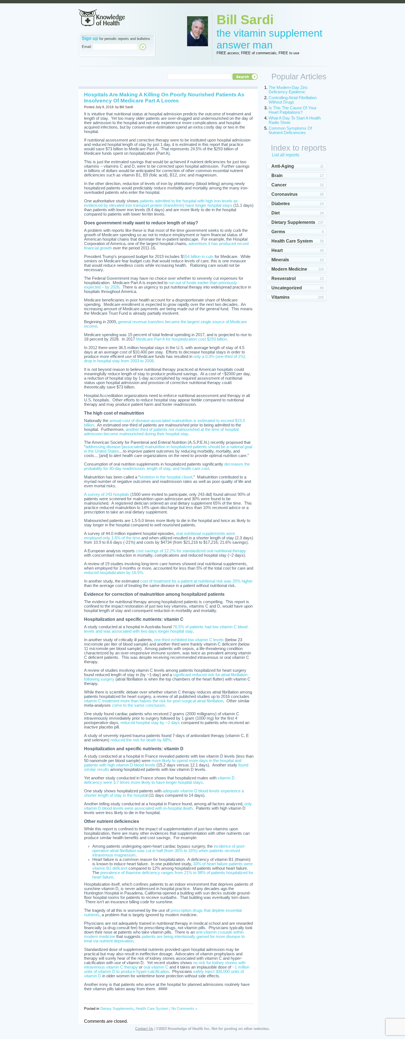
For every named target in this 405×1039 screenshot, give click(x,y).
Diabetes (280, 203)
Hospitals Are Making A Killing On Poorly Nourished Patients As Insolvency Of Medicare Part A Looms (164, 98)
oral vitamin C (156, 967)
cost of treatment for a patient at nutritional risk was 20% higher (196, 581)
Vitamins (280, 297)
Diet (275, 213)
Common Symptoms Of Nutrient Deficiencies (290, 130)
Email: (87, 47)
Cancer (279, 185)
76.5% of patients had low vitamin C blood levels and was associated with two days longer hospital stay (165, 629)
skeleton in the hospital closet (166, 477)
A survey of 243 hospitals (106, 494)
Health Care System (152, 1009)
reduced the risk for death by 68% (140, 740)
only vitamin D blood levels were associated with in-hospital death (168, 806)
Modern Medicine (289, 269)
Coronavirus (284, 194)
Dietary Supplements (117, 1009)
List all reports (285, 155)
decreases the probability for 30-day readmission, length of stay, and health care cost (167, 466)
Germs (278, 231)
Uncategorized (286, 287)
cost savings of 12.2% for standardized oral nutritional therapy (191, 551)
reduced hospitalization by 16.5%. (114, 572)
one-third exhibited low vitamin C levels (189, 640)
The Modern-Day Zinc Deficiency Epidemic (288, 89)
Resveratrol (283, 278)
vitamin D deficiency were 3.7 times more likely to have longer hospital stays (159, 780)
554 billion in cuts (198, 256)
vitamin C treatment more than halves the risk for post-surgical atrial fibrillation (153, 701)
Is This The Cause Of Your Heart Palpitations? (293, 110)
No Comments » (184, 1009)
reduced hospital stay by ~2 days (150, 722)
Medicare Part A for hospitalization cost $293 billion (181, 339)
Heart (277, 250)
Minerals (280, 259)
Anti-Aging (282, 166)
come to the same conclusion (138, 705)
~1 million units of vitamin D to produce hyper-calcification (166, 969)
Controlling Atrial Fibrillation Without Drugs (293, 100)
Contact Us (144, 1029)
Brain (277, 175)
